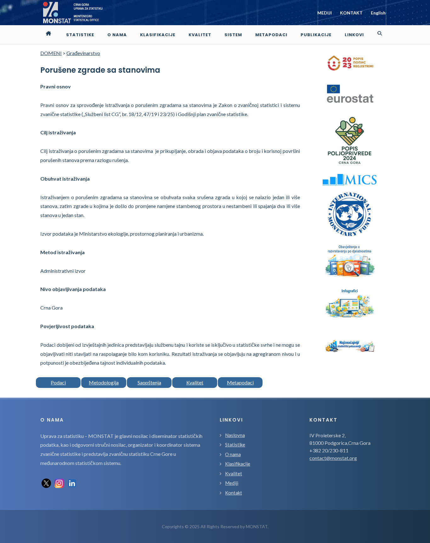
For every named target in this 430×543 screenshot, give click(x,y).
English (378, 12)
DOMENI (51, 53)
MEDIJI (324, 12)
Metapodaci (240, 382)
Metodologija (104, 382)
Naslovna (235, 435)
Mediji (231, 483)
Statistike (235, 444)
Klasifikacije (237, 464)
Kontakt (233, 492)
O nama (233, 454)
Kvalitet (194, 382)
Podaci (58, 382)
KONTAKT (351, 12)
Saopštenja (149, 382)
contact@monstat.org (333, 458)
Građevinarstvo (83, 53)
